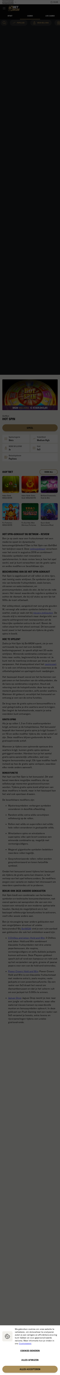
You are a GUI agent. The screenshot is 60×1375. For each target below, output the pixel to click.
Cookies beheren (30, 1350)
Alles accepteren (30, 1369)
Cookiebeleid (25, 1343)
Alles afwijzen (29, 1360)
